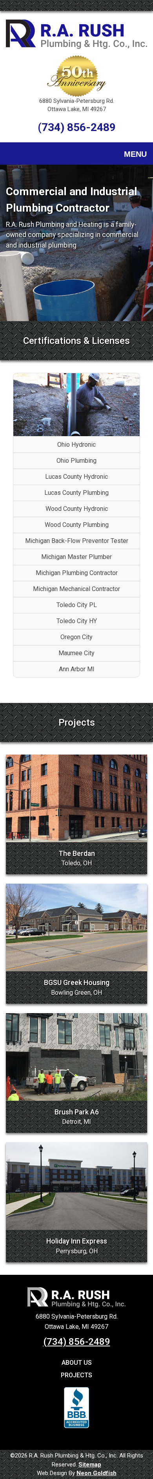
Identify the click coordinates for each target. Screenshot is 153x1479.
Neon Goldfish (96, 1473)
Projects (76, 1375)
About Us (77, 1362)
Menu (135, 154)
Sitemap (89, 1464)
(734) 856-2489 (77, 127)
